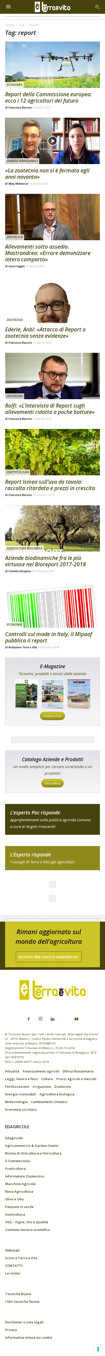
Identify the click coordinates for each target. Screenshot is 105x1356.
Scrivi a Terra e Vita (21, 1258)
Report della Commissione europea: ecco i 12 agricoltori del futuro (48, 97)
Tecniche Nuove (18, 1294)
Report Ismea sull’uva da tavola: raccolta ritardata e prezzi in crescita (50, 485)
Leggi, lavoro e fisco (21, 1079)
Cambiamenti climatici (49, 1101)
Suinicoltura (15, 1214)
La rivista (12, 1273)
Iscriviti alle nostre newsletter (49, 957)
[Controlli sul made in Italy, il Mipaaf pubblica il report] (52, 604)
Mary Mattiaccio (18, 183)
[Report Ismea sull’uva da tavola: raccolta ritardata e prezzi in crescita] (52, 452)
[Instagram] (40, 1019)
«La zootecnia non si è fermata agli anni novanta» (47, 173)
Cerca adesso (52, 783)
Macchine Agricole (20, 1184)
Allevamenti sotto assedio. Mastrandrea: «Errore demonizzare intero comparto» (47, 253)
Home (9, 25)
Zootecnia (15, 237)
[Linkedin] (52, 1019)
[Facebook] (28, 1019)
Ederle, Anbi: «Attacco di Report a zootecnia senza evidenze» (45, 332)
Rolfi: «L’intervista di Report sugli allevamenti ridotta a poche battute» (50, 408)
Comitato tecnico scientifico (27, 1229)
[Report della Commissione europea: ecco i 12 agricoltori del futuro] (52, 65)
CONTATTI (13, 1265)
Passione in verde (19, 1206)
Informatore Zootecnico (24, 1176)
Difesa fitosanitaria (78, 1071)
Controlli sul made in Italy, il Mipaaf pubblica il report (48, 637)
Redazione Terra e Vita (22, 647)
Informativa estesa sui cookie (28, 1337)
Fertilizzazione (17, 1086)
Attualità (12, 1071)
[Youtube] (76, 1019)
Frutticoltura (18, 472)
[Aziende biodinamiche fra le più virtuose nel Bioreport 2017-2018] (52, 528)
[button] (98, 7)
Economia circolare (20, 1109)
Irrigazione (42, 1086)
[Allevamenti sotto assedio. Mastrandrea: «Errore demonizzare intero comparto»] (52, 217)
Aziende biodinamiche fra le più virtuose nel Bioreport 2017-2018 (45, 561)
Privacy (11, 1329)
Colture (47, 1079)
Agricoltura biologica (24, 548)
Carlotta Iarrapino (19, 571)
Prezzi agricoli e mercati (76, 1079)
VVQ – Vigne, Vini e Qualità (26, 1222)
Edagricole (14, 1138)
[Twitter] (64, 1016)
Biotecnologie (16, 1101)
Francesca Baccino (20, 107)
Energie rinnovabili (22, 161)
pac (52, 819)
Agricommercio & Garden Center (32, 1145)
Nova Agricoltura (19, 1191)
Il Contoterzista (17, 1161)
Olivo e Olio (14, 1199)
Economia (14, 85)
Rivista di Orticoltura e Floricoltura (33, 1153)
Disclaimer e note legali (24, 1322)
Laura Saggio (16, 266)
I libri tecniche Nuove (22, 1301)
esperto (52, 858)
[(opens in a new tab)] (52, 299)
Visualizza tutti (52, 716)
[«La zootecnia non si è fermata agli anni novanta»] (52, 141)
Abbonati (12, 1250)
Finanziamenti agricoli (41, 1071)
